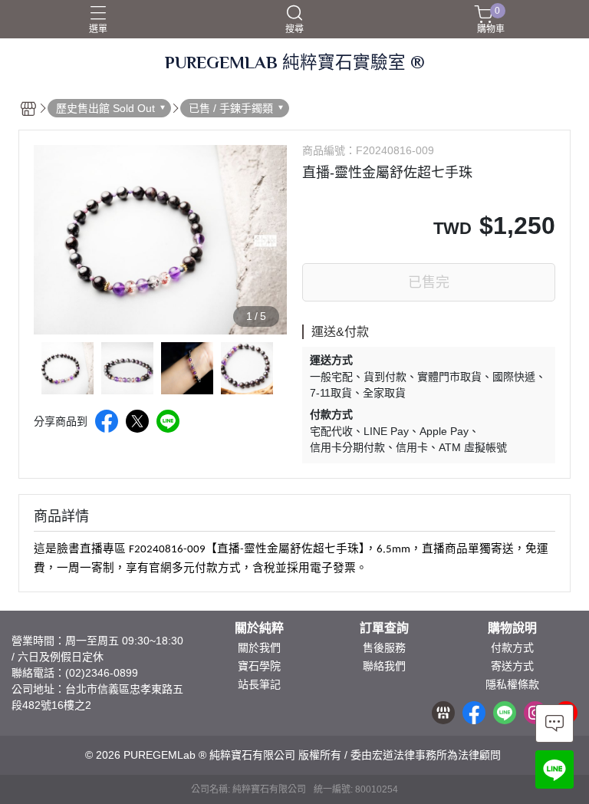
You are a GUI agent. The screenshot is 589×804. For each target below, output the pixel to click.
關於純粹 (259, 628)
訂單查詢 (384, 628)
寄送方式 (512, 666)
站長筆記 (259, 684)
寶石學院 (259, 666)
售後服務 (384, 647)
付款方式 (512, 647)
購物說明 (512, 628)
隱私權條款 (512, 684)
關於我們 (259, 647)
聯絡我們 (384, 666)
